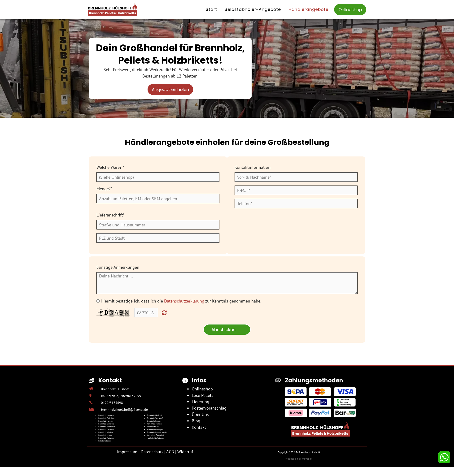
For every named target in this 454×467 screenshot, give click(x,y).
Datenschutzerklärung (184, 301)
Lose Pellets (202, 395)
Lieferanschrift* (110, 215)
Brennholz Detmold (106, 429)
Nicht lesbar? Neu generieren (164, 313)
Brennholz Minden (105, 432)
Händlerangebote (308, 9)
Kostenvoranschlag (209, 408)
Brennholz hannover (106, 415)
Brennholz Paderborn (106, 418)
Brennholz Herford (154, 415)
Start (211, 9)
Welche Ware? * (110, 167)
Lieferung (200, 401)
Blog (196, 421)
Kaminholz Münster (154, 424)
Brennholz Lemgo (105, 435)
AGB (170, 451)
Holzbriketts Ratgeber (155, 438)
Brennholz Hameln (105, 421)
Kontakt (199, 427)
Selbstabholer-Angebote (253, 9)
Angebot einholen (170, 89)
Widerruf (185, 451)
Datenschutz (152, 451)
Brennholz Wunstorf (155, 418)
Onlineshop (350, 10)
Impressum (127, 451)
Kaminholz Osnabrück (155, 435)
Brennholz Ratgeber (106, 438)
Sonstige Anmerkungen (117, 267)
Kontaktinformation (253, 167)
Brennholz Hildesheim (107, 426)
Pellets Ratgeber (104, 441)
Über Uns (200, 414)
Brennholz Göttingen (155, 429)
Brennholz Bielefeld (106, 424)
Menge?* (104, 188)
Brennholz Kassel (153, 421)
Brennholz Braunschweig (156, 432)
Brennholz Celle (153, 426)
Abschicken (227, 330)
